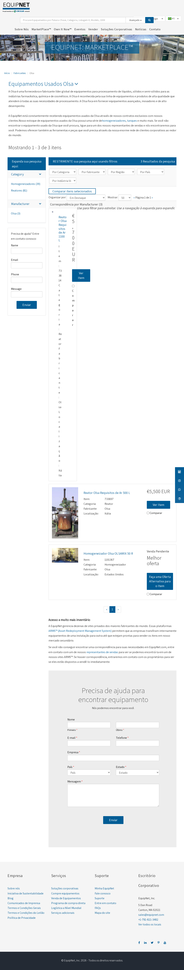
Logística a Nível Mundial (66, 908)
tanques (132, 121)
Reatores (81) (19, 190)
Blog (10, 898)
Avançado (134, 20)
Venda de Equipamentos (66, 898)
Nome (71, 719)
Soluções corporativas (64, 888)
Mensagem (74, 781)
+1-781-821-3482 (148, 919)
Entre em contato (105, 903)
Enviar (26, 305)
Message (16, 289)
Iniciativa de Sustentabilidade (25, 893)
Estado (120, 767)
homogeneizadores (114, 121)
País (69, 767)
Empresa (72, 752)
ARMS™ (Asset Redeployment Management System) (80, 631)
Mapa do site (102, 913)
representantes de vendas (102, 652)
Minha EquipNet (104, 888)
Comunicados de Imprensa (24, 903)
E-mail (71, 738)
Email (14, 260)
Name (14, 245)
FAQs (98, 908)
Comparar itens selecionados (72, 191)
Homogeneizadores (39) (25, 184)
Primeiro (71, 730)
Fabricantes (20, 73)
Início (7, 73)
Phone (15, 274)
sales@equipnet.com (151, 915)
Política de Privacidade (22, 918)
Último (119, 730)
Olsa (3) (15, 213)
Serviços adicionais (62, 913)
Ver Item (81, 275)
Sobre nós (14, 888)
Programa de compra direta (68, 903)
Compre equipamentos (65, 893)
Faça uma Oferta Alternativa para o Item (160, 581)
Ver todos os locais (149, 924)
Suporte (99, 898)
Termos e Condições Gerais (24, 908)
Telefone (121, 738)
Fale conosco (103, 893)
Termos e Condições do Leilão (26, 913)
